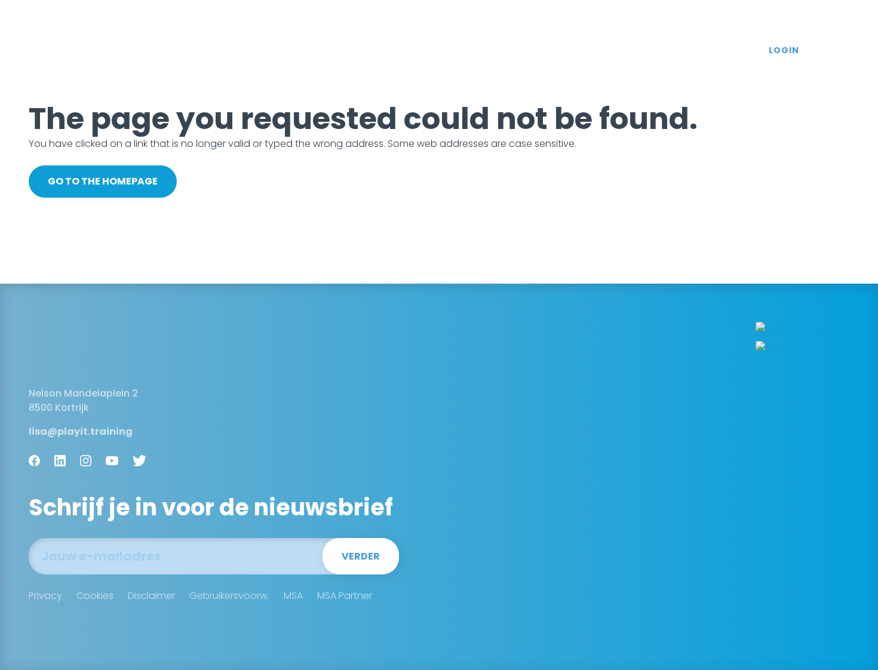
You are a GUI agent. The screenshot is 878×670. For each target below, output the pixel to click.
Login (784, 50)
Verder (361, 556)
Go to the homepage (103, 181)
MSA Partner (344, 596)
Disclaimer (151, 596)
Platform (313, 50)
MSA (293, 596)
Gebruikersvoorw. (229, 596)
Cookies (94, 596)
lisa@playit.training (81, 431)
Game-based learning (415, 50)
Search (839, 50)
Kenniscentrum (629, 50)
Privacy (45, 596)
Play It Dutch (77, 50)
